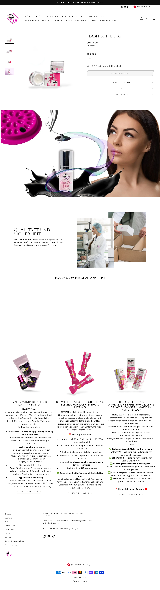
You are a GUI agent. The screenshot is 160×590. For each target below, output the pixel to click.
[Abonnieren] (76, 528)
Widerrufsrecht (11, 545)
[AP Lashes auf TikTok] (53, 536)
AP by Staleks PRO (92, 16)
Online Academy (86, 20)
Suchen (8, 514)
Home (28, 16)
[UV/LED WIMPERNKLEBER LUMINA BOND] (29, 374)
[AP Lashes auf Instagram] (44, 536)
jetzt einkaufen (29, 491)
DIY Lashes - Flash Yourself (43, 20)
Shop (39, 16)
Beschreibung (121, 82)
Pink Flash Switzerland (61, 16)
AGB (7, 522)
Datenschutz (10, 526)
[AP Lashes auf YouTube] (49, 536)
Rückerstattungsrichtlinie (15, 541)
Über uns (8, 518)
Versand (8, 537)
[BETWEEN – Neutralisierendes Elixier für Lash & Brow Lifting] (80, 374)
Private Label (109, 20)
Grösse (91, 54)
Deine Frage (121, 94)
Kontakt (8, 533)
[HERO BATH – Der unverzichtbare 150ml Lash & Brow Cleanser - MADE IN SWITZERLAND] (131, 374)
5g (90, 58)
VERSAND (121, 88)
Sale (69, 20)
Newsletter (9, 529)
